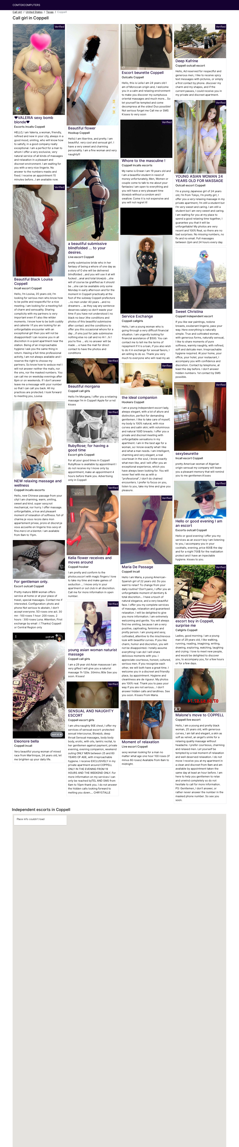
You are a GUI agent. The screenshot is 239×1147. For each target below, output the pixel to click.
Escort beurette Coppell (143, 72)
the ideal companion (139, 397)
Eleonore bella (26, 741)
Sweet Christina (189, 311)
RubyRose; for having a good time (88, 447)
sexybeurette (186, 453)
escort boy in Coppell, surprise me (194, 623)
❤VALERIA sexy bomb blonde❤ (33, 119)
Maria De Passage (137, 567)
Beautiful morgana (84, 386)
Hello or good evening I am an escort (198, 523)
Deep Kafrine (186, 61)
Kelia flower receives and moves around (90, 560)
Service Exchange (137, 316)
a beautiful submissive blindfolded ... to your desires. (87, 247)
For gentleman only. (31, 581)
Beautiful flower (82, 128)
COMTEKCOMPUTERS (26, 5)
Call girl (17, 12)
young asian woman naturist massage (92, 652)
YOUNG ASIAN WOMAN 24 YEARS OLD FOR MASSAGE (199, 178)
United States (34, 12)
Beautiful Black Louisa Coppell (33, 281)
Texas (50, 12)
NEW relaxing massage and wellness (38, 483)
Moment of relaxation (140, 742)
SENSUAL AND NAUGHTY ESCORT (91, 713)
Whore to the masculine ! (143, 160)
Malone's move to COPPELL (199, 715)
